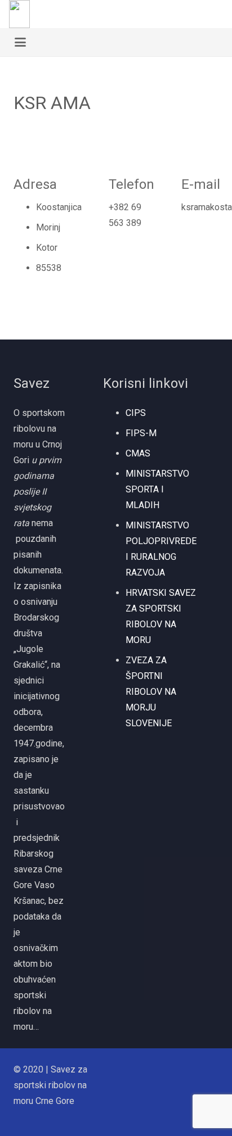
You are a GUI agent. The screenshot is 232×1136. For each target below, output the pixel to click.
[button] (217, 14)
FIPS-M (141, 433)
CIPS (136, 413)
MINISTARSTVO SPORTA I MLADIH (157, 489)
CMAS (138, 453)
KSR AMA (52, 103)
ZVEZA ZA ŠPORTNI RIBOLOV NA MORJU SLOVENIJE (151, 691)
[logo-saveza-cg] (19, 14)
